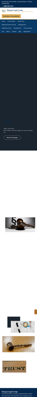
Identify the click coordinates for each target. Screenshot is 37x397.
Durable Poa (21, 21)
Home (3, 21)
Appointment (26, 31)
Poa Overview (11, 21)
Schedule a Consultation (11, 16)
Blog (20, 31)
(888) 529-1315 (8, 6)
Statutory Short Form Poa (9, 24)
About (8, 31)
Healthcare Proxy (6, 28)
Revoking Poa (17, 28)
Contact (14, 31)
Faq (3, 31)
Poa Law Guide (28, 28)
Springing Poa (22, 24)
